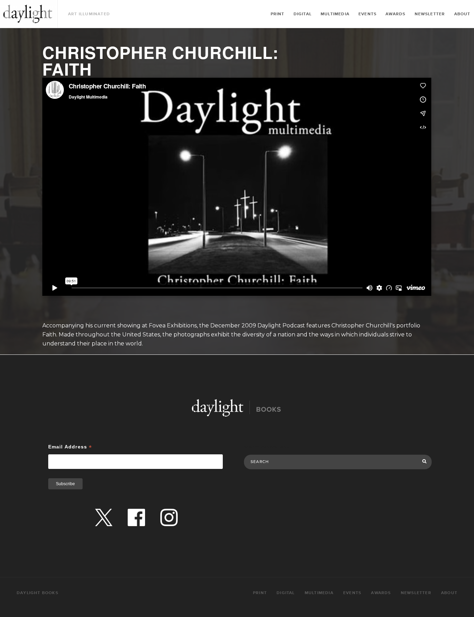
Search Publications (266, 447)
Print (278, 14)
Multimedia (335, 14)
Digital (303, 14)
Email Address (70, 447)
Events (367, 14)
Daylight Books (28, 14)
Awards (395, 14)
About (462, 14)
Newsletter (430, 14)
